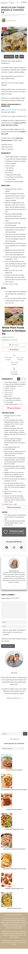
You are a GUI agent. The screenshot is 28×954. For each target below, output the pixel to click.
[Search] (25, 734)
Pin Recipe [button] (15, 349)
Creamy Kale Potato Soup (14, 908)
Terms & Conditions (10, 942)
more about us (14, 739)
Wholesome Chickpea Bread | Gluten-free (14, 868)
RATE (21, 56)
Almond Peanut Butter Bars (14, 809)
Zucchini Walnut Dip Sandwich (14, 770)
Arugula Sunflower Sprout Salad (14, 829)
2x (21, 379)
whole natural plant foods (13, 110)
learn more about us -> (14, 698)
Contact (14, 944)
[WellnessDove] (7, 2)
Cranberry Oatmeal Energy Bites (14, 888)
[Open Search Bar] (18, 2)
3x (24, 379)
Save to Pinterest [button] (15, 408)
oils (9, 116)
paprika (10, 394)
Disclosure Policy (21, 942)
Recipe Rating (5, 598)
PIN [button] (17, 56)
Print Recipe (15, 345)
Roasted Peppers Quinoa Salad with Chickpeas (14, 789)
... (14, 585)
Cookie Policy (17, 940)
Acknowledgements (7, 940)
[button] (4, 28)
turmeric (10, 392)
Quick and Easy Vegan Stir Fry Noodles (14, 849)
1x (18, 379)
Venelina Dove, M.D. (11, 20)
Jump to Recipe (9, 56)
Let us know (13, 533)
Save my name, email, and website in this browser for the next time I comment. (14, 632)
